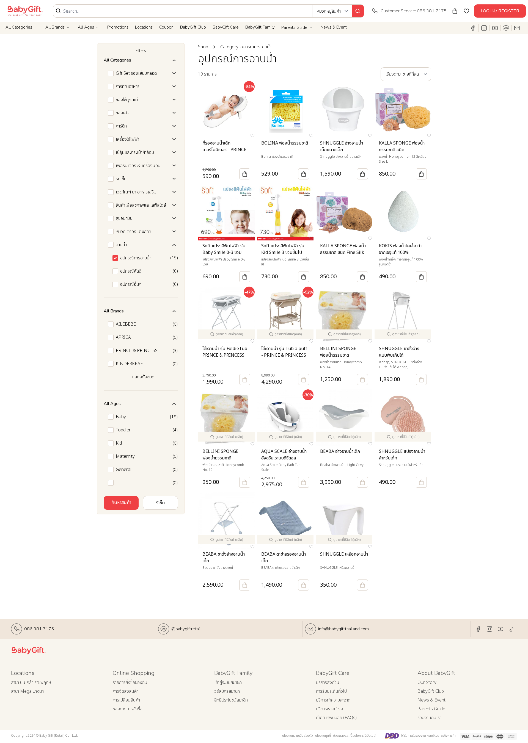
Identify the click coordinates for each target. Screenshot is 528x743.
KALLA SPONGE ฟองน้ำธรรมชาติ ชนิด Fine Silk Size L (343, 252)
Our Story (426, 682)
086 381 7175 (39, 629)
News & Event (334, 27)
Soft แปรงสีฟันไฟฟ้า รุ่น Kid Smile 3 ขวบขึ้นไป (282, 249)
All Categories (19, 27)
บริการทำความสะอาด (333, 700)
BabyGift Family (260, 27)
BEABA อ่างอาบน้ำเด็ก (340, 451)
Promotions (117, 27)
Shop (203, 47)
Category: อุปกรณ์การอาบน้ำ (245, 47)
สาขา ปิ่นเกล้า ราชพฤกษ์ (31, 682)
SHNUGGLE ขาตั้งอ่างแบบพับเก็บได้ (399, 352)
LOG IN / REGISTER (500, 11)
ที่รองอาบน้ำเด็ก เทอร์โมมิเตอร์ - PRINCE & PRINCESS (224, 150)
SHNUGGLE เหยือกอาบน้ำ (344, 554)
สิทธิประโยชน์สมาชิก (231, 700)
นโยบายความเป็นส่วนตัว (297, 735)
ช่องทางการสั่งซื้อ (127, 709)
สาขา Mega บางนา (27, 691)
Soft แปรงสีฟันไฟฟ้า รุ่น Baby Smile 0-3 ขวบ (224, 249)
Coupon (166, 27)
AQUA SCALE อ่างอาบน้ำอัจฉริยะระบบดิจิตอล (284, 454)
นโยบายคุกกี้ (323, 735)
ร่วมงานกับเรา (429, 717)
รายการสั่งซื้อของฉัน (130, 682)
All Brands (55, 27)
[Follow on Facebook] (473, 28)
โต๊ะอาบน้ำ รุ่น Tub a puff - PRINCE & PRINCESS (284, 352)
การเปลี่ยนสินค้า (126, 700)
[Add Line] (506, 28)
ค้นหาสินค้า (121, 502)
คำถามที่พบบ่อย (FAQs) (336, 717)
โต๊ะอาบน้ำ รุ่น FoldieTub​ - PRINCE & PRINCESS (226, 352)
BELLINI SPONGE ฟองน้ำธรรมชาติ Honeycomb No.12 (221, 458)
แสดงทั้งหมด (143, 377)
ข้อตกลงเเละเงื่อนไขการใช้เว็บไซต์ (354, 735)
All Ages (86, 27)
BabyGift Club (193, 27)
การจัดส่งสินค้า (125, 691)
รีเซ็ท (160, 503)
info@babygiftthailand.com (343, 629)
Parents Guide (294, 27)
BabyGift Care (226, 27)
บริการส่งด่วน (327, 682)
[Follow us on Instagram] (484, 28)
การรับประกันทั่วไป (331, 691)
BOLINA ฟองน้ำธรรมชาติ (284, 143)
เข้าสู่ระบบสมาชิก (228, 682)
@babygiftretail (186, 629)
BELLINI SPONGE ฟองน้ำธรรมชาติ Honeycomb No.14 (338, 355)
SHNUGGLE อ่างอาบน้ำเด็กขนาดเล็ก (341, 146)
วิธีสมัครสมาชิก (227, 691)
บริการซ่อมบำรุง (329, 709)
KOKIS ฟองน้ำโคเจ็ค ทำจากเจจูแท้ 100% (400, 249)
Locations (144, 27)
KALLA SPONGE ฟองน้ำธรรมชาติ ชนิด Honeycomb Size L (402, 150)
